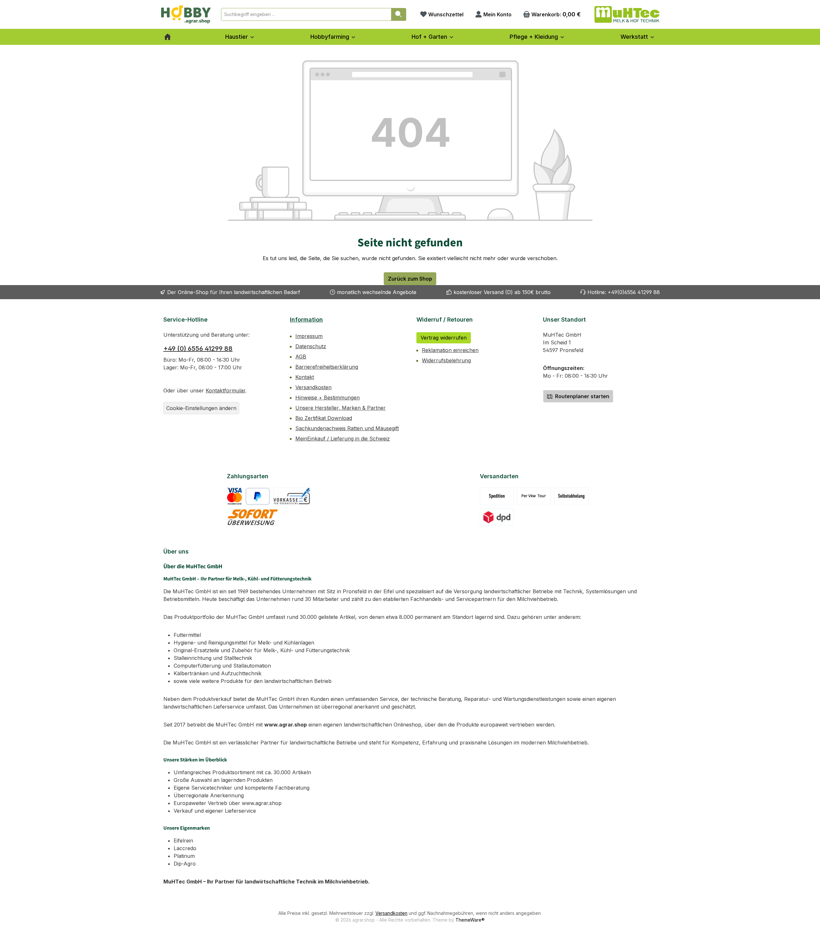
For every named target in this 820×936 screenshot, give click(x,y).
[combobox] (306, 14)
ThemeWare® (470, 920)
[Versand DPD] (497, 517)
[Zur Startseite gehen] (185, 14)
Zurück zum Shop (410, 278)
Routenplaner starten (581, 396)
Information (306, 319)
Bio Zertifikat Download (323, 418)
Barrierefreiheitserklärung (326, 367)
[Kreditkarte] (234, 496)
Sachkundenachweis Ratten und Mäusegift (347, 428)
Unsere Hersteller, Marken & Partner (340, 408)
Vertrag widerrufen (444, 337)
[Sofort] (253, 517)
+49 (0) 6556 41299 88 (198, 348)
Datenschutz (310, 346)
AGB (300, 356)
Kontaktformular (225, 390)
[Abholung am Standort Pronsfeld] (571, 496)
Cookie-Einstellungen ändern (201, 408)
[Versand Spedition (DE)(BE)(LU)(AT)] (497, 496)
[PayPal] (257, 496)
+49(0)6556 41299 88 (634, 292)
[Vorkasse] (291, 496)
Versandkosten (313, 387)
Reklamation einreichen (450, 350)
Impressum (309, 336)
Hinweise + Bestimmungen (327, 397)
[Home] (167, 37)
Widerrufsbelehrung (446, 360)
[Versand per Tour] (534, 496)
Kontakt (304, 377)
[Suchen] (398, 14)
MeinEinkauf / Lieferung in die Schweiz (342, 438)
